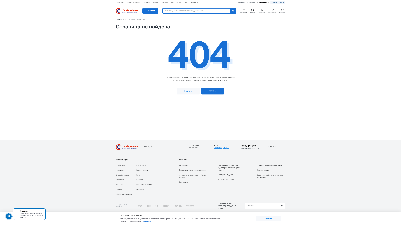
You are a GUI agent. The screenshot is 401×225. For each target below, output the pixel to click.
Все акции (140, 189)
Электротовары (263, 170)
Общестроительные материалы (269, 165)
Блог (138, 175)
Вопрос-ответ (142, 170)
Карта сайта (141, 165)
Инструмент (183, 165)
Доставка (120, 180)
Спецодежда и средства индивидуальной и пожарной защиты (229, 168)
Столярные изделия (225, 175)
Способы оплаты (122, 175)
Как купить (120, 170)
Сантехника (183, 182)
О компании (120, 165)
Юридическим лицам (124, 194)
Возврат (119, 184)
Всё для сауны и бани (226, 179)
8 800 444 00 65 (249, 146)
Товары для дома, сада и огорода (192, 170)
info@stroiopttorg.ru (221, 148)
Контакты (140, 180)
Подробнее (147, 221)
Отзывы (119, 189)
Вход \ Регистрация (144, 184)
